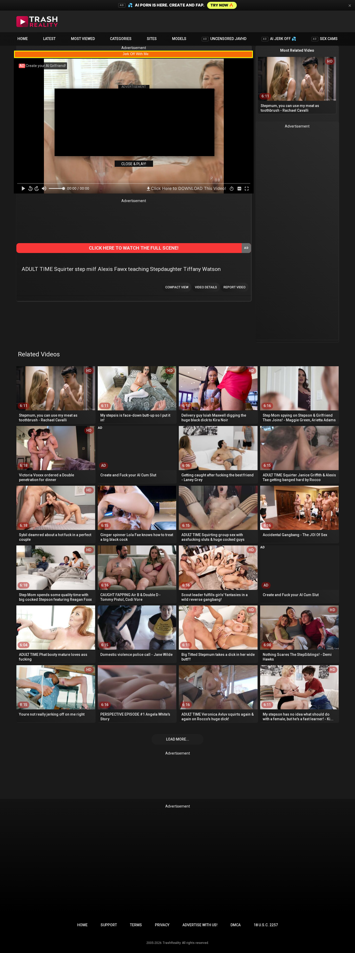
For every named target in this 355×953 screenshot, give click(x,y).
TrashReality (172, 943)
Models (179, 39)
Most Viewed (83, 39)
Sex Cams (325, 39)
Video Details (206, 287)
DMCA (236, 925)
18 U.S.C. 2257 (266, 925)
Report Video (234, 287)
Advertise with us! (200, 925)
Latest (49, 39)
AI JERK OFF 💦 (279, 39)
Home (22, 39)
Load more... (177, 739)
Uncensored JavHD (224, 39)
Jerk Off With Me (135, 54)
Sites (152, 39)
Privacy (162, 925)
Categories (121, 39)
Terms (136, 925)
